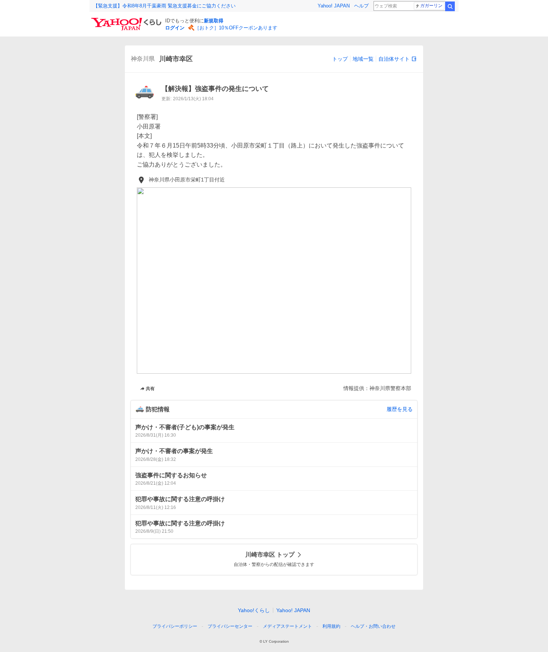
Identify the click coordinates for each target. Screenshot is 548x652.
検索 (450, 6)
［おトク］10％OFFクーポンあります (236, 28)
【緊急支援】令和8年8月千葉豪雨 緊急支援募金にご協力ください (164, 6)
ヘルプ (361, 6)
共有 (150, 388)
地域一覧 (363, 59)
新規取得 (213, 20)
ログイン (175, 28)
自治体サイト (394, 59)
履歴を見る (400, 409)
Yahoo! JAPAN (334, 6)
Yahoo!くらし (254, 610)
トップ (340, 59)
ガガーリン (431, 5)
